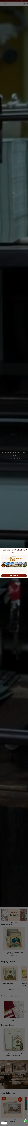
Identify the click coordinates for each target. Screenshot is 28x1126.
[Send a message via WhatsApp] (25, 1121)
